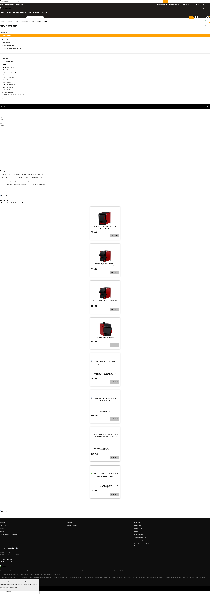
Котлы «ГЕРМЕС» (7, 89)
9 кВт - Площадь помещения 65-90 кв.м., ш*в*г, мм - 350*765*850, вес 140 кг (23, 181)
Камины (4, 52)
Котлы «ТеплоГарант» (9, 77)
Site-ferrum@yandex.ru (203, 4)
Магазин (137, 522)
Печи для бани (6, 42)
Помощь (70, 522)
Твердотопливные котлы (27, 21)
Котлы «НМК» (6, 70)
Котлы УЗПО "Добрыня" (9, 72)
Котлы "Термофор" (8, 87)
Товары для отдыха (7, 61)
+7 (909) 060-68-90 (174, 4)
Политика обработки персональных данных (26, 574)
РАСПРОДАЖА (6, 36)
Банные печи (137, 525)
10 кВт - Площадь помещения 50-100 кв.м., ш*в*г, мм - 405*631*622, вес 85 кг (23, 184)
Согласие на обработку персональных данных (49, 574)
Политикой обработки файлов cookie (8, 587)
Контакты (2, 528)
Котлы (16, 21)
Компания (3, 522)
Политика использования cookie (8, 574)
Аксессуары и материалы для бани (12, 48)
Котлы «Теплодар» (8, 75)
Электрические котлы (8, 92)
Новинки (9, 202)
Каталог (206, 9)
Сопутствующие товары (9, 102)
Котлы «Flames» (7, 80)
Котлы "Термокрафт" (9, 84)
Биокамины (5, 58)
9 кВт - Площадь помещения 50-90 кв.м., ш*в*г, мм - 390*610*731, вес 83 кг (23, 178)
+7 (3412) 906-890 (160, 4)
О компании (3, 525)
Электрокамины (6, 55)
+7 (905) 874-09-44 (188, 4)
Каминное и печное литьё (141, 546)
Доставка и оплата (72, 525)
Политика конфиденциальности (8, 534)
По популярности (19, 202)
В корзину (114, 235)
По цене (3, 202)
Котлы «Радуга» (7, 82)
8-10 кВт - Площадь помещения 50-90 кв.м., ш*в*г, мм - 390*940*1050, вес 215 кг (24, 174)
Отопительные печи (8, 45)
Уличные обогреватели (9, 99)
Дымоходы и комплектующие (10, 39)
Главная (2, 21)
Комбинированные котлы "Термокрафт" (13, 94)
